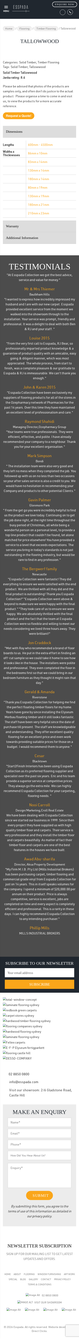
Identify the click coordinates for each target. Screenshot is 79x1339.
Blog (23, 1279)
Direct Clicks (39, 1331)
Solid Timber (27, 62)
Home (8, 28)
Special (13, 1279)
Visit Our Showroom (48, 1302)
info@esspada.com (23, 1082)
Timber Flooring (46, 28)
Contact (46, 1279)
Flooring (24, 28)
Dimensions (14, 131)
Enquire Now (64, 4)
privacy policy (41, 1216)
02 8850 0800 (19, 1074)
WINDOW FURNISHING (49, 1274)
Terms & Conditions (39, 1284)
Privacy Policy (62, 1279)
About (17, 1274)
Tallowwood (37, 67)
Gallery (33, 1279)
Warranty (12, 226)
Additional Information (22, 238)
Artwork (69, 1274)
